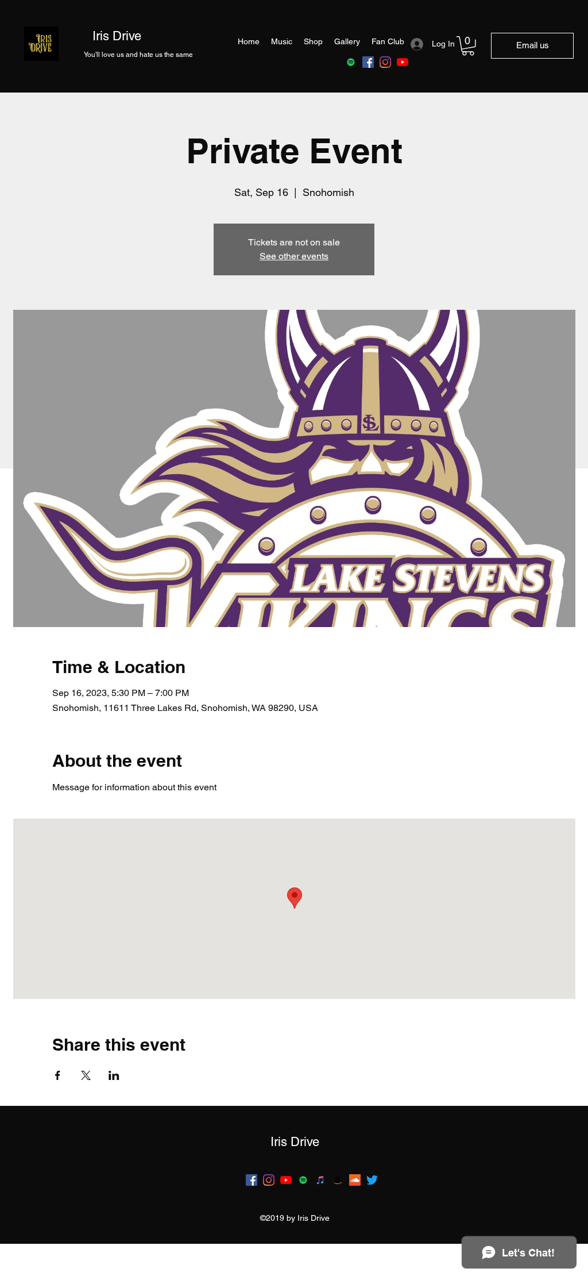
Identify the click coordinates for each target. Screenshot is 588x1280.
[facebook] (368, 62)
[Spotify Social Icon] (303, 1180)
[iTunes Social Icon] (320, 1180)
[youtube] (402, 62)
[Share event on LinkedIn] (114, 1075)
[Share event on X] (85, 1075)
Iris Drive (116, 36)
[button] (468, 46)
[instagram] (385, 62)
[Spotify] (351, 62)
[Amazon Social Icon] (337, 1180)
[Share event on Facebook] (57, 1075)
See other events (294, 256)
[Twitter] (372, 1180)
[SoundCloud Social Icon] (355, 1180)
